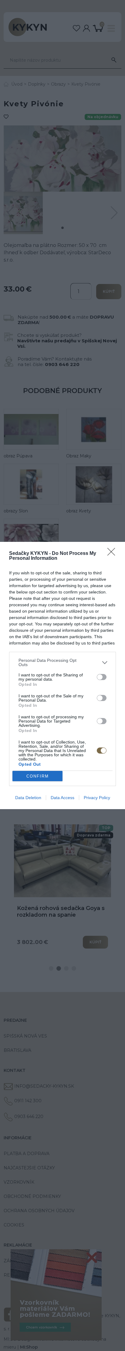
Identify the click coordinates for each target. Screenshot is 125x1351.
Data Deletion (28, 797)
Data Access (62, 797)
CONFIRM (37, 776)
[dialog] (62, 675)
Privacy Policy (97, 797)
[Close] (113, 553)
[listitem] (62, 662)
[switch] (101, 677)
